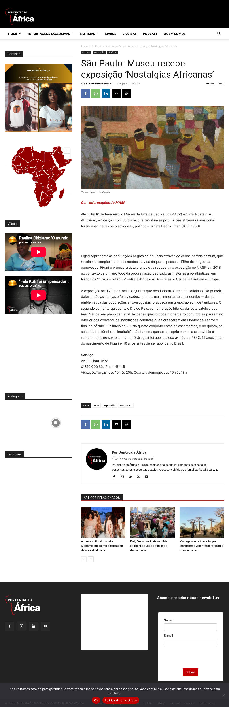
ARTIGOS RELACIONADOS (102, 498)
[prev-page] (84, 559)
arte (96, 405)
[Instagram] (123, 477)
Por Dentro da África (99, 83)
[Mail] (132, 477)
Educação (99, 52)
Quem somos (175, 34)
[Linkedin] (106, 93)
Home (13, 34)
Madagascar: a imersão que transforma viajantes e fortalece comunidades (201, 546)
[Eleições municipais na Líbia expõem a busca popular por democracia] (152, 522)
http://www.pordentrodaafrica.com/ (133, 458)
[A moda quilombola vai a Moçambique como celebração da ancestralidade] (103, 522)
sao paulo (125, 405)
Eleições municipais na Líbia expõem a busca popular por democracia (149, 546)
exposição (109, 405)
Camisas (130, 34)
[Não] (223, 695)
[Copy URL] (126, 93)
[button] (218, 34)
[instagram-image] (21, 421)
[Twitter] (140, 477)
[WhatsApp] (95, 93)
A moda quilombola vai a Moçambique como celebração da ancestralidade (102, 546)
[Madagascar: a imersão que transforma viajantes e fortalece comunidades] (202, 522)
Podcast (150, 34)
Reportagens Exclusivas (49, 34)
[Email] (116, 93)
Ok (96, 700)
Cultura (96, 46)
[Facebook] (85, 93)
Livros (110, 34)
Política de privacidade (121, 700)
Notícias (87, 34)
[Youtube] (148, 477)
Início (84, 46)
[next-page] (91, 559)
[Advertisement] (152, 241)
